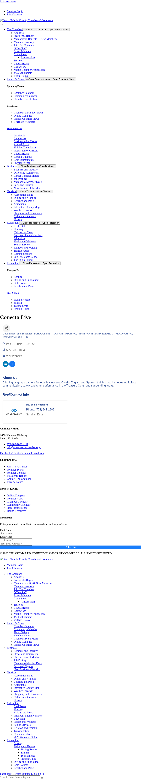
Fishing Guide (28, 758)
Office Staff (20, 48)
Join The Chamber (24, 45)
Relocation (13, 703)
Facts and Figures (23, 184)
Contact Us (20, 66)
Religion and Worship (25, 247)
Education (19, 238)
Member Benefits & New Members (33, 583)
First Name (6, 530)
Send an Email (35, 414)
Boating (18, 743)
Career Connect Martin (26, 175)
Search (3, 777)
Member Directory (24, 42)
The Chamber (14, 573)
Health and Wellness (25, 241)
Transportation (21, 250)
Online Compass (23, 641)
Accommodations (23, 194)
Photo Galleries (14, 128)
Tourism (11, 672)
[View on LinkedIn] (6, 366)
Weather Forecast (23, 210)
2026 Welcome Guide (25, 256)
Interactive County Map (27, 207)
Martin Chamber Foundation (29, 69)
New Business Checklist (27, 188)
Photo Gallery (21, 632)
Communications (23, 253)
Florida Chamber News (26, 644)
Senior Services (22, 244)
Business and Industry (26, 169)
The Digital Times (23, 259)
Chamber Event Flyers (26, 638)
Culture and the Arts (25, 216)
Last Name (6, 536)
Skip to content (8, 1)
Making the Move (23, 232)
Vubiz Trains (21, 75)
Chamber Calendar (24, 626)
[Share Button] (6, 328)
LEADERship (21, 63)
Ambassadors (28, 57)
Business (12, 647)
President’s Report (24, 35)
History (18, 219)
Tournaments (28, 755)
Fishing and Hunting (25, 746)
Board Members (22, 51)
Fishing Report (29, 749)
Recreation (13, 740)
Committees (20, 54)
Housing (18, 229)
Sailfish (25, 752)
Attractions (20, 203)
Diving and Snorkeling (26, 761)
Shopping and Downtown (28, 213)
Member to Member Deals (28, 181)
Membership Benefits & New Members (35, 38)
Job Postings (20, 178)
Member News (22, 635)
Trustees (18, 60)
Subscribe (70, 547)
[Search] (42, 777)
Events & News (15, 623)
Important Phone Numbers (28, 235)
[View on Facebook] (12, 366)
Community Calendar (25, 629)
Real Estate (20, 226)
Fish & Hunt (13, 293)
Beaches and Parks (24, 200)
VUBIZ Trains (22, 620)
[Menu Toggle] (1, 24)
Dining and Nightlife (25, 197)
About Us (19, 32)
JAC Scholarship (23, 72)
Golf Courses (21, 764)
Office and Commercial (26, 172)
